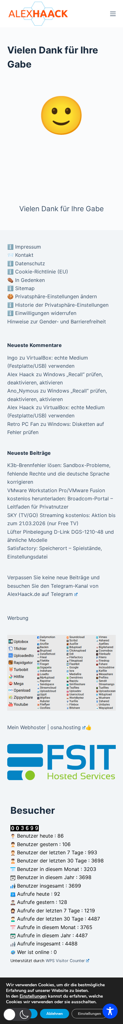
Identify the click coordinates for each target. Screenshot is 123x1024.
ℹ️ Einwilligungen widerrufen (41, 313)
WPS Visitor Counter (65, 960)
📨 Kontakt (20, 255)
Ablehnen (54, 1013)
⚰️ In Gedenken (26, 280)
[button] (17, 1014)
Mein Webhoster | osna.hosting (44, 727)
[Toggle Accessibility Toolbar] (110, 1011)
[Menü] (113, 14)
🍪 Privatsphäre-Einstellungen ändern (52, 296)
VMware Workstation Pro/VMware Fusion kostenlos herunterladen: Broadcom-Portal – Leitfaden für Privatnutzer (60, 498)
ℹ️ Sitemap (21, 288)
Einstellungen (33, 996)
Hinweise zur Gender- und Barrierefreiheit (56, 321)
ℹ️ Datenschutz (26, 263)
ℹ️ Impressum (24, 247)
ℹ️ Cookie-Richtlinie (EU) (37, 271)
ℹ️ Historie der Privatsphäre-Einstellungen (57, 305)
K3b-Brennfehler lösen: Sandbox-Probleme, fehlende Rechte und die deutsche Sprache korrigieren (58, 473)
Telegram (62, 594)
